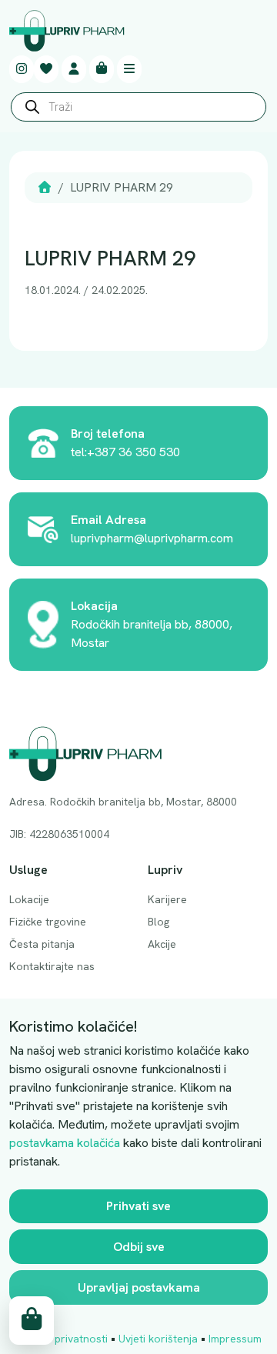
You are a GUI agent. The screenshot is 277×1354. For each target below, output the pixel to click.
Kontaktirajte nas (52, 966)
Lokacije (29, 899)
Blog (158, 922)
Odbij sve (139, 1247)
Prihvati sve (138, 1206)
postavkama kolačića (64, 1143)
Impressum (235, 1339)
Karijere (167, 899)
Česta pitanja (42, 944)
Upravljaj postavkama (139, 1287)
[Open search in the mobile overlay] (138, 110)
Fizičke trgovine (47, 922)
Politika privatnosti (62, 1339)
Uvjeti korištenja (158, 1339)
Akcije (162, 944)
